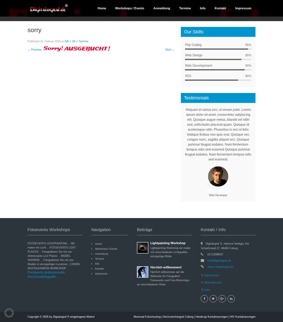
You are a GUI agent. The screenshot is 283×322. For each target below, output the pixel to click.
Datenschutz (211, 275)
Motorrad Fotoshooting (147, 316)
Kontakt (220, 8)
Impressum (243, 8)
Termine (185, 8)
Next (170, 49)
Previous (35, 49)
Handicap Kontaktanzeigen (212, 316)
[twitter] (213, 298)
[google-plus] (222, 298)
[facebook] (204, 298)
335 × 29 (69, 41)
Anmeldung (161, 8)
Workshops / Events (129, 8)
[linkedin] (231, 298)
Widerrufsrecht (212, 282)
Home (102, 8)
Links (206, 289)
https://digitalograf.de (220, 266)
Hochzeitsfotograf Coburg (178, 316)
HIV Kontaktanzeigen (242, 316)
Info (203, 8)
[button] (9, 313)
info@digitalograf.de (219, 260)
